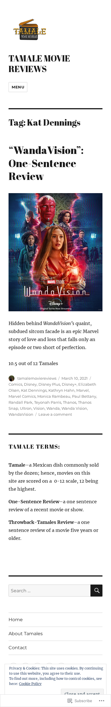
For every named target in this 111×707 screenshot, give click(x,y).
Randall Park (20, 402)
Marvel (82, 390)
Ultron (26, 408)
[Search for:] (50, 590)
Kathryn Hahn (61, 390)
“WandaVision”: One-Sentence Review (46, 163)
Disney (30, 384)
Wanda (53, 408)
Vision (39, 408)
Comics (15, 384)
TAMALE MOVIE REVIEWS (39, 63)
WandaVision (21, 414)
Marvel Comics (22, 396)
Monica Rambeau (53, 396)
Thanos (69, 402)
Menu (18, 87)
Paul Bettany (84, 396)
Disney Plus (49, 384)
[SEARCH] (96, 591)
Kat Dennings (34, 390)
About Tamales (26, 633)
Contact (18, 647)
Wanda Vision (74, 408)
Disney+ (69, 384)
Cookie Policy (30, 684)
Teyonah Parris (47, 402)
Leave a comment (55, 414)
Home (16, 619)
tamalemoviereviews (36, 378)
